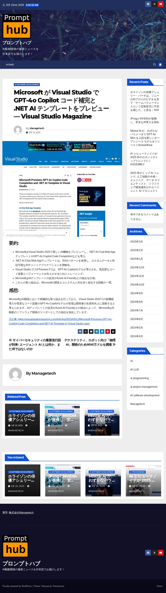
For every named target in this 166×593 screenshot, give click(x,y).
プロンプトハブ (16, 42)
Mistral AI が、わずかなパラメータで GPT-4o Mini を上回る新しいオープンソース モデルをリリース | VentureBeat (145, 137)
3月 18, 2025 (18, 486)
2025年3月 (136, 241)
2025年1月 (136, 258)
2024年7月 (136, 310)
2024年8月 (136, 301)
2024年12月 (137, 267)
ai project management (143, 386)
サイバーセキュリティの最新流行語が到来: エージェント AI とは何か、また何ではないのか (35, 344)
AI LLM (134, 369)
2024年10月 (137, 284)
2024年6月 (136, 319)
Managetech (37, 128)
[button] (154, 64)
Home (10, 64)
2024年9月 (136, 293)
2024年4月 (136, 336)
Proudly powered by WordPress (17, 586)
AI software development (27, 84)
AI (131, 361)
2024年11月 (137, 276)
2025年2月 (136, 250)
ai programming (139, 378)
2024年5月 (136, 327)
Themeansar (58, 586)
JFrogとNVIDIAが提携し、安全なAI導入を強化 (62, 419)
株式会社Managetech (21, 512)
